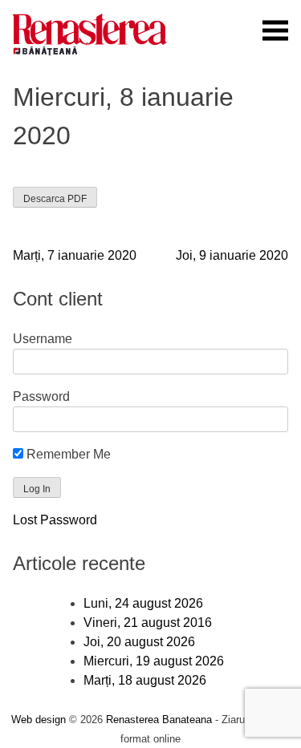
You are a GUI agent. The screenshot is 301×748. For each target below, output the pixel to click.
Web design (38, 720)
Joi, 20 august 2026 (139, 642)
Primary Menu (275, 30)
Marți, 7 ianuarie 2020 (74, 255)
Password (41, 396)
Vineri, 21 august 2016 (147, 622)
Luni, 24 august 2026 (143, 603)
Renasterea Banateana (159, 720)
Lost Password (55, 520)
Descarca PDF (55, 198)
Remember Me (67, 454)
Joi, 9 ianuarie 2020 (232, 255)
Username (42, 339)
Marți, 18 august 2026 (144, 680)
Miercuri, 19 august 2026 (153, 661)
